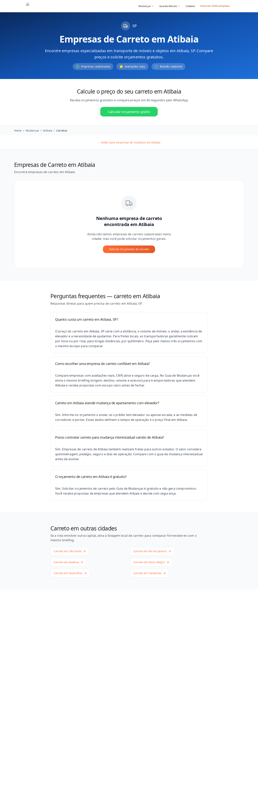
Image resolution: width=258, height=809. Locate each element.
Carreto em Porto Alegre (149, 562)
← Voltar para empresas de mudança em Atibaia (128, 142)
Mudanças (32, 130)
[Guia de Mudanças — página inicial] (51, 6)
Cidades (190, 6)
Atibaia (47, 130)
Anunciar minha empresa (214, 6)
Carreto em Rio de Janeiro (150, 551)
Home (18, 130)
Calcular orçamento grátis (129, 111)
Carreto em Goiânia (66, 562)
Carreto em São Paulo (67, 551)
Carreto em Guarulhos (68, 573)
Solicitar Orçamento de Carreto (129, 249)
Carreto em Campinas (147, 573)
